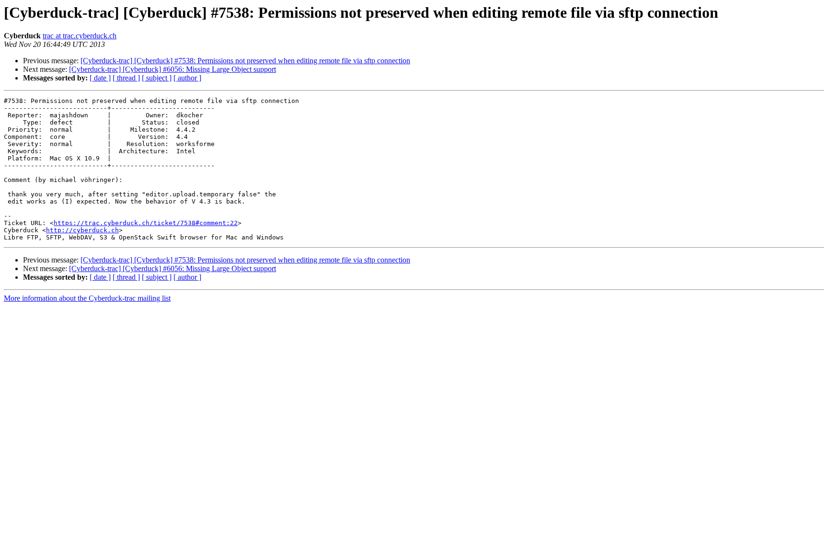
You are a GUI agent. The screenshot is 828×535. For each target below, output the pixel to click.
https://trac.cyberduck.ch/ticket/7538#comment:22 (146, 223)
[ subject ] (157, 78)
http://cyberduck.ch (82, 230)
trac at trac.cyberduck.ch (79, 36)
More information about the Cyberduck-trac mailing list (87, 298)
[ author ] (187, 78)
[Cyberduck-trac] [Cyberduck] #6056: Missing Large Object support (172, 69)
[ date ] (100, 78)
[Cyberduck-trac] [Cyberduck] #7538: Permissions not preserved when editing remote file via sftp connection (245, 61)
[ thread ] (126, 78)
